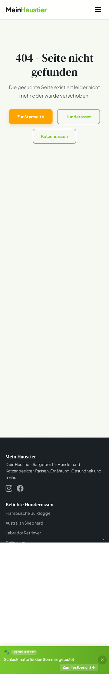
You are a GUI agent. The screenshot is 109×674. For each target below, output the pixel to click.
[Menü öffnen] (98, 9)
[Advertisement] (54, 598)
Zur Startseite (30, 116)
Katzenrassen (54, 136)
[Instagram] (9, 489)
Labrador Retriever (23, 532)
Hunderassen (78, 116)
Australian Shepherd (24, 522)
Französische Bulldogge (28, 513)
